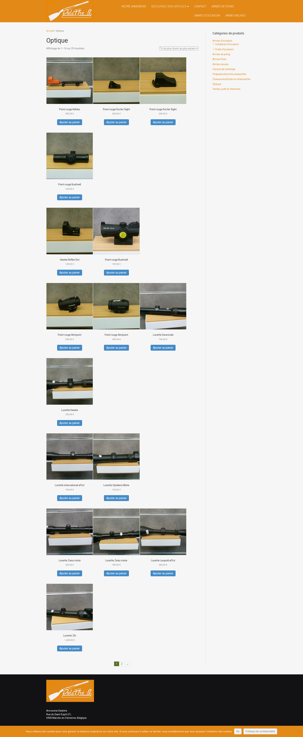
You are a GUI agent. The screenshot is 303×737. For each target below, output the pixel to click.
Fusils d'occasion (224, 49)
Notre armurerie (134, 6)
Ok (237, 731)
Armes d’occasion (207, 15)
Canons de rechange (224, 69)
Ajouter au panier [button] (69, 122)
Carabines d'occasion (227, 44)
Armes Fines (219, 59)
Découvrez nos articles (169, 6)
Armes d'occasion (222, 40)
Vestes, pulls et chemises (226, 89)
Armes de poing (223, 6)
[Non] (298, 731)
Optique (217, 84)
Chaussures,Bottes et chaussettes (232, 79)
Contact (200, 6)
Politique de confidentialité (260, 731)
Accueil (50, 30)
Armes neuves (235, 15)
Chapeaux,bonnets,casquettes (229, 74)
